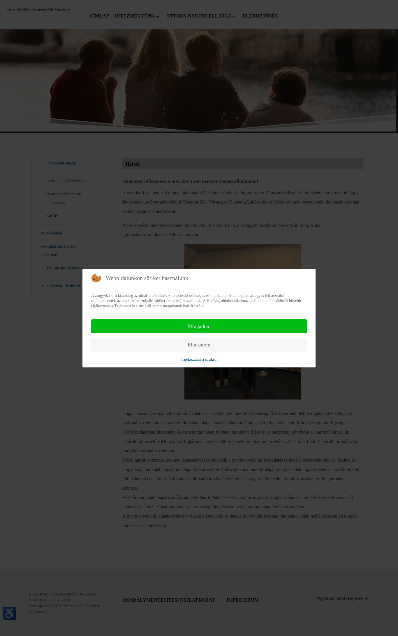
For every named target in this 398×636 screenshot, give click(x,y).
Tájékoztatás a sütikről (199, 359)
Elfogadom (199, 326)
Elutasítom (199, 345)
